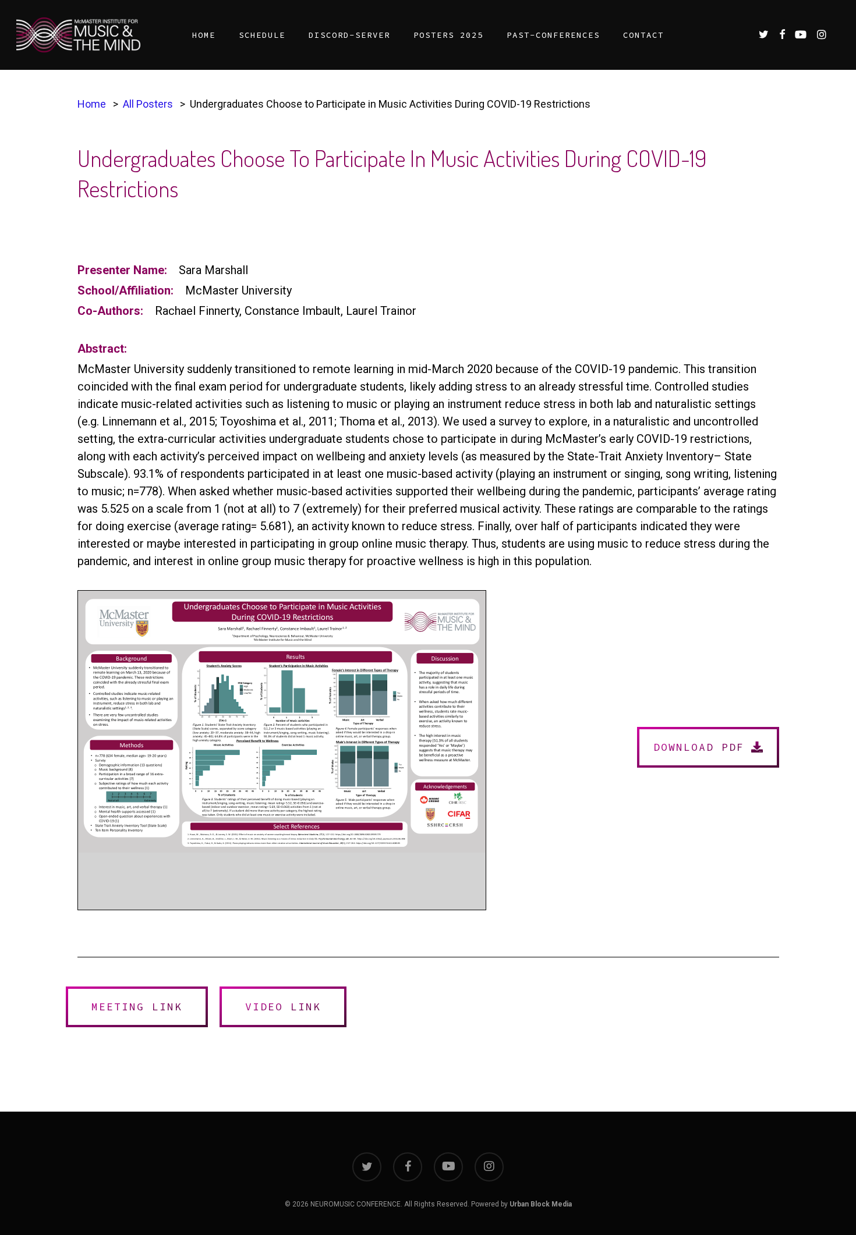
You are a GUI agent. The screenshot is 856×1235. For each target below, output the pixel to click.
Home (91, 104)
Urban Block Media (541, 1204)
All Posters (148, 104)
